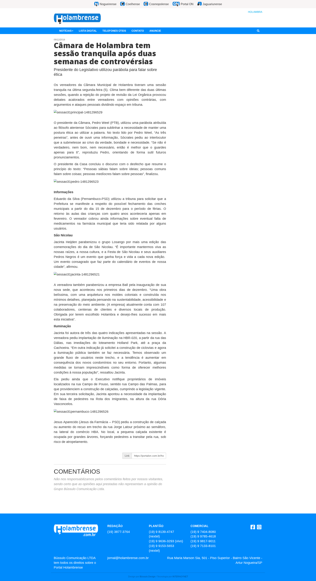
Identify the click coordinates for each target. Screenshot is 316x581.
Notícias (65, 30)
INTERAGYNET (180, 576)
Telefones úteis (114, 30)
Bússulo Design (147, 576)
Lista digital (88, 30)
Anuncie (155, 30)
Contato (137, 30)
